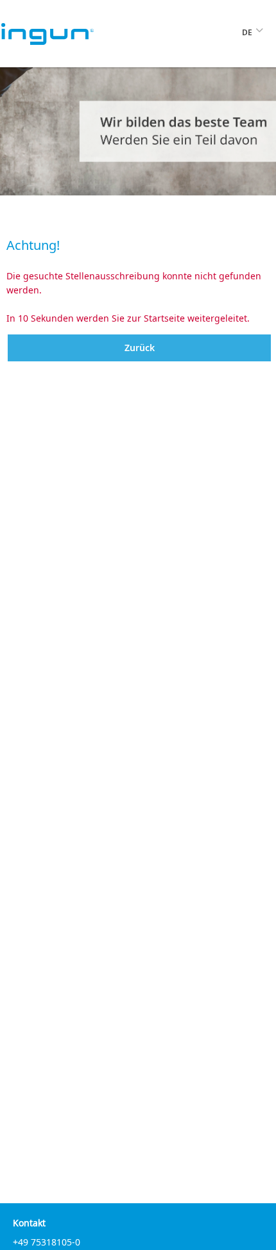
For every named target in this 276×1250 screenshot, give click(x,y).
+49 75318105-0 (46, 1242)
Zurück (140, 347)
